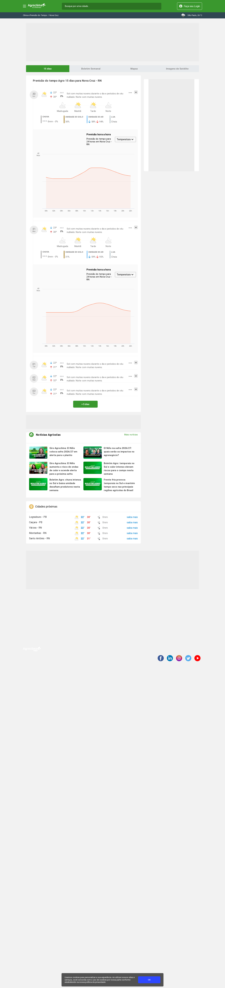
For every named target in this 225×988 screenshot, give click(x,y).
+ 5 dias (85, 404)
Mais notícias (131, 434)
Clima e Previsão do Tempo (35, 15)
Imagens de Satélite (177, 68)
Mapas (134, 68)
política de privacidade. (95, 982)
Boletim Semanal (90, 68)
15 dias (48, 68)
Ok (149, 980)
